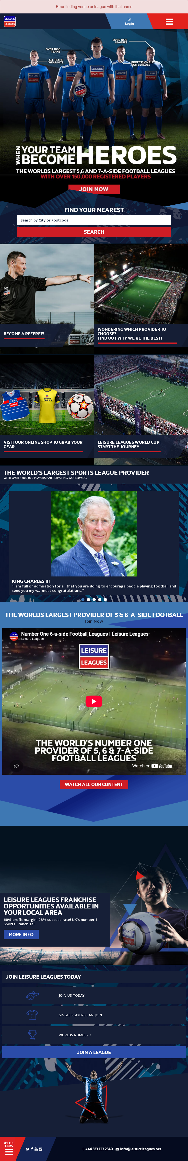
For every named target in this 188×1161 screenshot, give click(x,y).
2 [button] (88, 599)
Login (129, 23)
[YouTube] (36, 1148)
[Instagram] (40, 1148)
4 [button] (99, 599)
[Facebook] (32, 1148)
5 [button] (105, 599)
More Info (21, 934)
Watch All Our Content (94, 784)
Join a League (94, 1052)
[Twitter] (27, 1148)
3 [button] (94, 599)
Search (94, 232)
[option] (94, 118)
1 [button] (82, 599)
